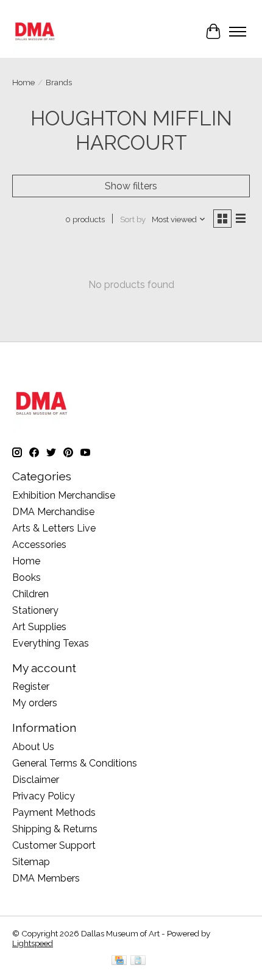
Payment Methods (54, 812)
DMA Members (46, 878)
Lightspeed (32, 943)
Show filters (131, 186)
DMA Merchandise (53, 512)
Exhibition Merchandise (63, 495)
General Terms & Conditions (74, 763)
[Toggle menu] (237, 31)
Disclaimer (35, 779)
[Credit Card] (119, 961)
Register (30, 686)
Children (30, 594)
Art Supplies (39, 627)
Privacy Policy (43, 796)
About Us (33, 747)
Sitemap (31, 862)
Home (23, 82)
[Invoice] (138, 961)
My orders (34, 703)
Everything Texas (50, 643)
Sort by (133, 219)
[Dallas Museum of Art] (35, 31)
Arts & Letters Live (54, 528)
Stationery (35, 610)
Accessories (39, 544)
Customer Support (54, 845)
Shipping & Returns (54, 829)
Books (26, 577)
